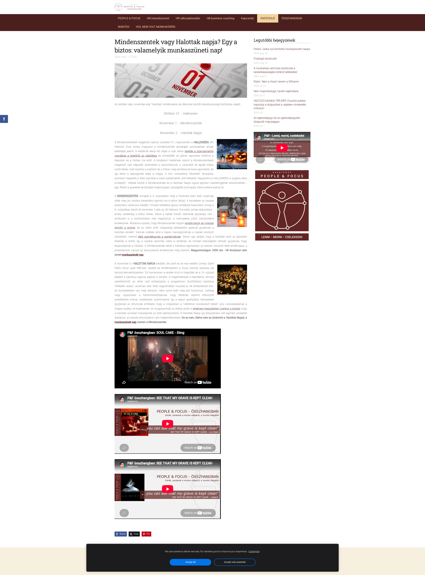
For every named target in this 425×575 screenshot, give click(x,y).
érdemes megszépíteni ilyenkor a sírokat (216, 308)
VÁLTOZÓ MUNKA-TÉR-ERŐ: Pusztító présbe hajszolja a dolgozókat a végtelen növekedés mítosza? (280, 104)
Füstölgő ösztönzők (265, 58)
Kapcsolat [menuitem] (247, 18)
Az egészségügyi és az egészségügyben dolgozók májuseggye (277, 119)
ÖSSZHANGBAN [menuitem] (292, 18)
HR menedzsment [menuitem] (158, 18)
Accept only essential (235, 562)
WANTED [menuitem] (123, 26)
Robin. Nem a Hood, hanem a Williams (276, 81)
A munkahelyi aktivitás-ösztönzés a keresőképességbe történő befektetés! (275, 70)
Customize (254, 551)
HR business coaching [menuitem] (220, 18)
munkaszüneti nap (125, 322)
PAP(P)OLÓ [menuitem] (267, 18)
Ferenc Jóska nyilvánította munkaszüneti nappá (282, 49)
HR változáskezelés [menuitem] (188, 18)
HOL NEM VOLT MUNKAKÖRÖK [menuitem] (155, 26)
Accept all (190, 562)
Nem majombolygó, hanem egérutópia (276, 91)
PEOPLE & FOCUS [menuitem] (129, 18)
